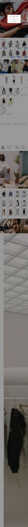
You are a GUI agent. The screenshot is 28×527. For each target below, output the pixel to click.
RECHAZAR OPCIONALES (14, 21)
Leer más (14, 17)
